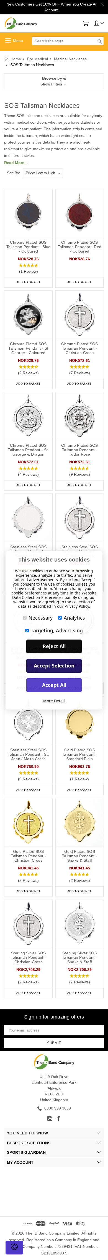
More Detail (54, 700)
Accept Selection (54, 665)
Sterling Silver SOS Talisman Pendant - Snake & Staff (79, 957)
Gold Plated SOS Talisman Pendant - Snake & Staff (79, 855)
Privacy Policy (77, 606)
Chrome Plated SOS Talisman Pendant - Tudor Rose (79, 449)
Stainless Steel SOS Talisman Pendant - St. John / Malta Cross (28, 754)
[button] (54, 81)
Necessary (41, 617)
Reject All (54, 646)
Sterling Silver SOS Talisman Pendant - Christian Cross (28, 957)
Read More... (16, 162)
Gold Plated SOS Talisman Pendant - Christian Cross (28, 855)
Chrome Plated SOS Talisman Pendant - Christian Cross (79, 348)
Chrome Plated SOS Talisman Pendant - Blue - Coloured (28, 246)
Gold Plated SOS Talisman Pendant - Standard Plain (79, 754)
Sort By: (13, 173)
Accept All (54, 685)
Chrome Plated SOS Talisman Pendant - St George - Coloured (28, 348)
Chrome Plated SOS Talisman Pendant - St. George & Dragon (28, 449)
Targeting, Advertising (57, 630)
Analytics (74, 617)
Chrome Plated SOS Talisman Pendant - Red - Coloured (80, 246)
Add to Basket (28, 282)
